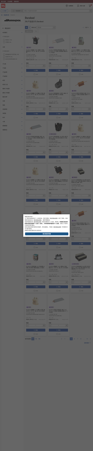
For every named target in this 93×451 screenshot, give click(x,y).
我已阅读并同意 (47, 233)
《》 (53, 218)
